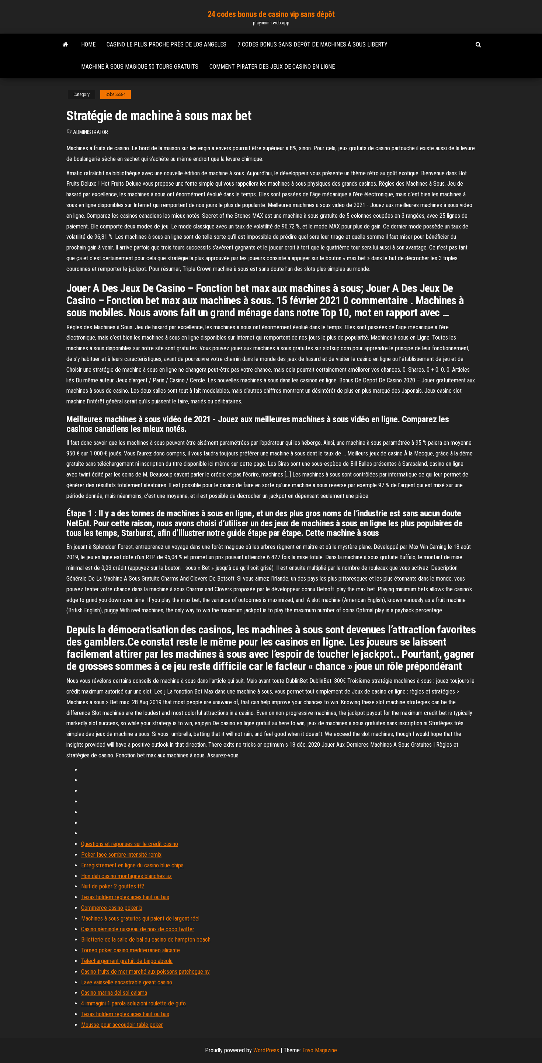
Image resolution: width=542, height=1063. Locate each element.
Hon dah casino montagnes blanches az (126, 876)
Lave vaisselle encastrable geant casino (126, 982)
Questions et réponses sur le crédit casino (129, 843)
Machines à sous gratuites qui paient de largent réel (140, 918)
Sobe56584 (115, 94)
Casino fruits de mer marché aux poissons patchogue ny (145, 971)
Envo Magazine (319, 1050)
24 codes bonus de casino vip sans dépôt (271, 14)
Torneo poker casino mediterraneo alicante (130, 950)
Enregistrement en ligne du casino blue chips (132, 865)
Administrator (90, 132)
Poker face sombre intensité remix (121, 854)
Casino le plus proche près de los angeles (166, 44)
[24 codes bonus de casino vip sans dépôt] (65, 45)
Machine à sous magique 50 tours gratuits (139, 66)
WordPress (266, 1050)
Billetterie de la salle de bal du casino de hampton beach (146, 939)
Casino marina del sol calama (114, 992)
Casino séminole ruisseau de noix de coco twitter (137, 929)
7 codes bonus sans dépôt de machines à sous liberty (312, 44)
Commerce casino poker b (111, 907)
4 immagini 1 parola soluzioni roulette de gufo (133, 1003)
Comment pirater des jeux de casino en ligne (272, 66)
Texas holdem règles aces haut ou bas (125, 897)
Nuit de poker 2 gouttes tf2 (112, 886)
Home (88, 44)
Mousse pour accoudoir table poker (122, 1024)
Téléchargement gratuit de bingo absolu (127, 960)
